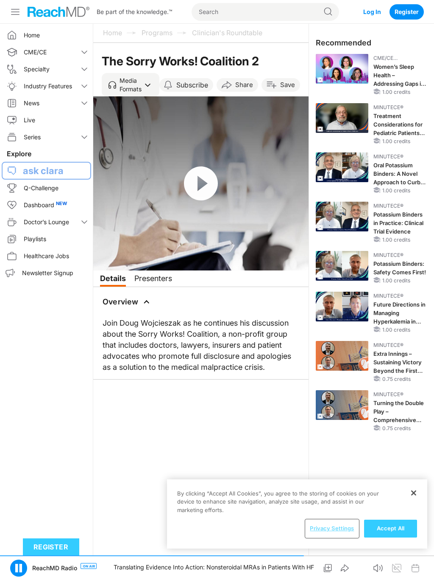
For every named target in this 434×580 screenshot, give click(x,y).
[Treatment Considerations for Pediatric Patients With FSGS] (342, 118)
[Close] (413, 493)
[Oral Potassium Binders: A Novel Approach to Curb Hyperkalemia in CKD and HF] (342, 167)
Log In (372, 11)
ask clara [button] (43, 170)
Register (407, 11)
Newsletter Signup (47, 272)
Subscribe (192, 85)
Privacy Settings (332, 528)
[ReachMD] (58, 11)
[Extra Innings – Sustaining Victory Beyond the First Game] (342, 356)
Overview (121, 301)
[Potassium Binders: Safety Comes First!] (342, 266)
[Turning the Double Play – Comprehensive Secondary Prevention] (342, 405)
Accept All (390, 528)
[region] (297, 514)
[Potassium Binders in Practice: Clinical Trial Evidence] (342, 216)
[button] (130, 85)
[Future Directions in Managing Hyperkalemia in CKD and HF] (342, 306)
